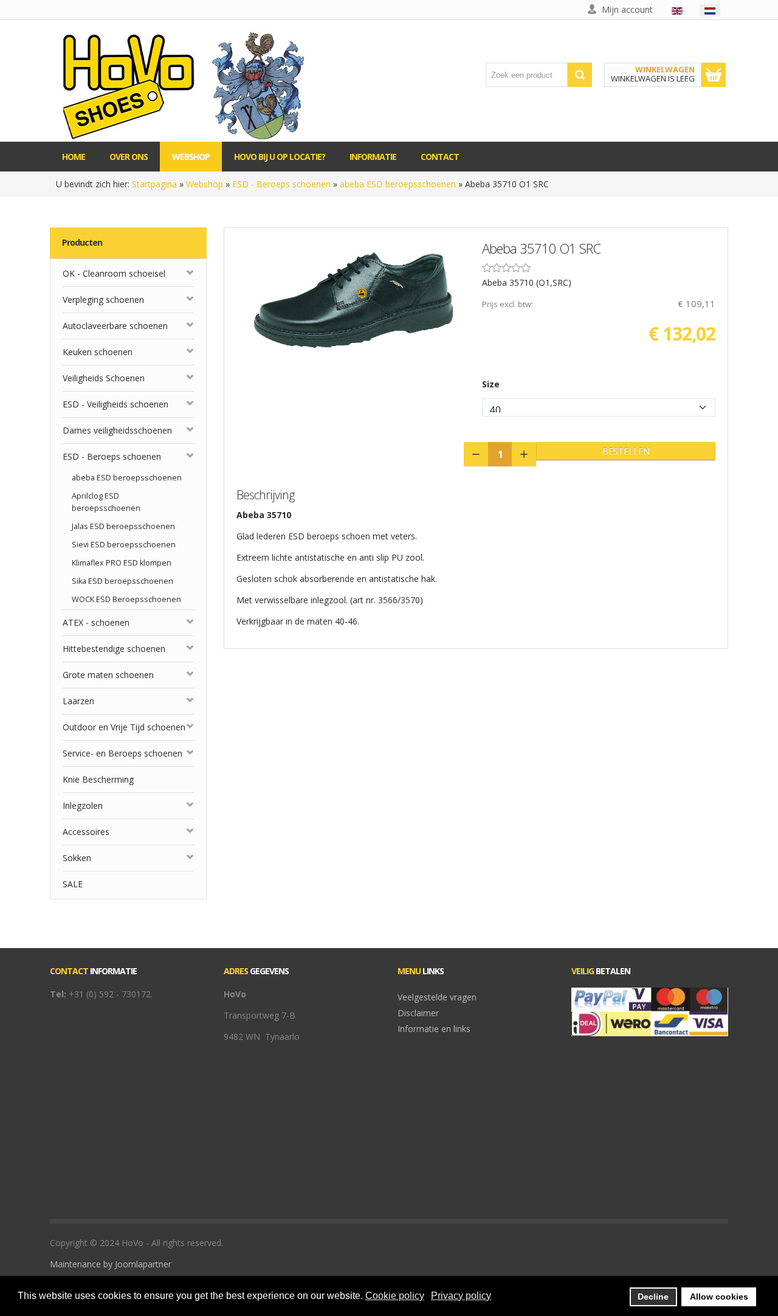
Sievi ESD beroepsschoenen (124, 544)
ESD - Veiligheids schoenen (115, 404)
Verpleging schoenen (103, 299)
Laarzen (78, 701)
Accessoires (86, 831)
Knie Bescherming (98, 779)
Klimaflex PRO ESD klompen (121, 563)
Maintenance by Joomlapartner (110, 1264)
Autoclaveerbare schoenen (115, 325)
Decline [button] (653, 1296)
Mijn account (627, 9)
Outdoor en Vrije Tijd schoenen (124, 727)
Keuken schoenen (98, 352)
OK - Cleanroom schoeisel (114, 273)
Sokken (77, 858)
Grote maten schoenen (108, 675)
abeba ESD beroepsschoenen (398, 184)
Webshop (204, 184)
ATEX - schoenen (96, 622)
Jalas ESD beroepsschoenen (123, 526)
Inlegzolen (83, 805)
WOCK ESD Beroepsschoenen (126, 599)
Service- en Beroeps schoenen (122, 753)
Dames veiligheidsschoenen (117, 430)
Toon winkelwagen (713, 75)
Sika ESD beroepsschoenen (122, 581)
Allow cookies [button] (719, 1296)
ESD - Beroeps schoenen (281, 184)
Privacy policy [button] (461, 1295)
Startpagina (154, 184)
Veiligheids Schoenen (104, 378)
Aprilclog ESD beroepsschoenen (106, 502)
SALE (73, 884)
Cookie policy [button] (394, 1295)
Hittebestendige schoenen (114, 648)
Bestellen (626, 451)
